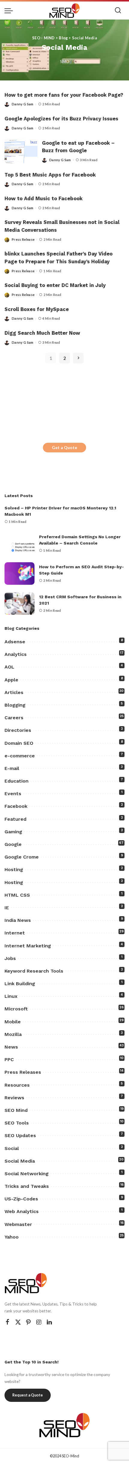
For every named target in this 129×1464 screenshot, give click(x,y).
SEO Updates (20, 1135)
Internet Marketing (27, 946)
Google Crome (21, 857)
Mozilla (13, 1034)
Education (16, 781)
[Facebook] (7, 1322)
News (11, 1047)
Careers (13, 717)
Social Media (19, 1161)
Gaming (13, 832)
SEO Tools (16, 1123)
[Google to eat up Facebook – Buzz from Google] (21, 150)
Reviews (14, 1097)
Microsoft (16, 1009)
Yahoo (11, 1237)
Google (13, 844)
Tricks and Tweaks (26, 1186)
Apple (11, 680)
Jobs (10, 958)
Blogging (15, 705)
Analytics (15, 654)
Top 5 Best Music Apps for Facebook (50, 175)
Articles (13, 692)
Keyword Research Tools (33, 971)
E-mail (11, 768)
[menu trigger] (10, 11)
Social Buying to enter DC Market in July (55, 285)
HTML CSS (17, 895)
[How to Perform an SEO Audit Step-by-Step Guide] (19, 573)
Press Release (23, 239)
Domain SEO (18, 743)
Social (11, 1148)
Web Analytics (21, 1211)
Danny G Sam (23, 104)
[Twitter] (18, 1322)
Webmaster (18, 1224)
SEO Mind (16, 1110)
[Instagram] (39, 1322)
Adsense (14, 641)
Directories (17, 730)
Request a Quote (27, 1395)
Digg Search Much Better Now (42, 333)
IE (6, 907)
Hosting (13, 869)
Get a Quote (64, 447)
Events (12, 793)
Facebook (15, 806)
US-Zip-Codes (21, 1199)
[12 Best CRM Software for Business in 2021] (19, 603)
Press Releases (22, 1072)
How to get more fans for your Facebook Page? (63, 95)
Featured (15, 819)
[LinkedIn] (49, 1322)
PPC (9, 1059)
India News (17, 920)
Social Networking (26, 1173)
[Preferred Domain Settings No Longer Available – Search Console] (19, 543)
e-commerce (19, 756)
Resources (17, 1085)
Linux (10, 996)
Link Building (19, 983)
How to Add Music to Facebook (43, 198)
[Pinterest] (29, 1322)
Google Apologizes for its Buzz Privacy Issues (61, 119)
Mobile (12, 1022)
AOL (9, 667)
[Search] (118, 11)
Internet (14, 933)
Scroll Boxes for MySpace (36, 309)
